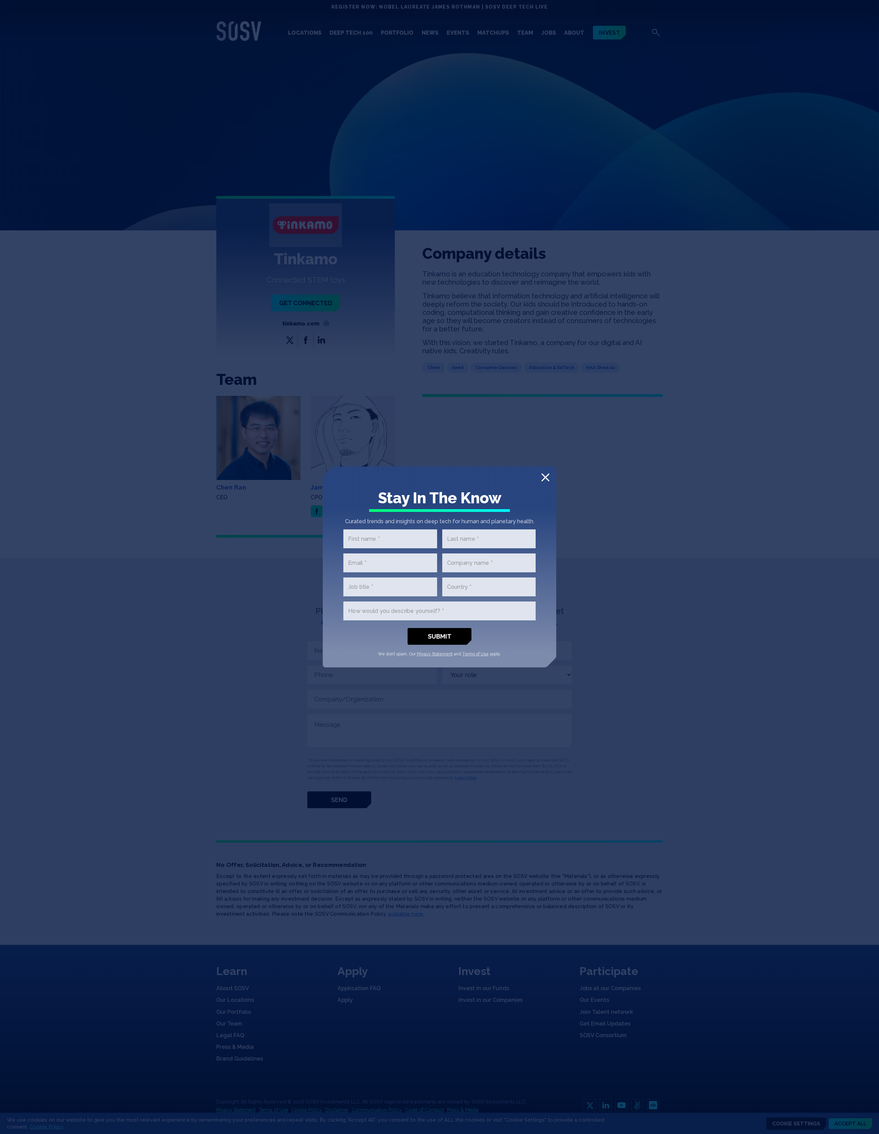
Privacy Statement (435, 654)
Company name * (470, 563)
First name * (364, 539)
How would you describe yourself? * (396, 611)
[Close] (545, 477)
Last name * (463, 539)
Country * (459, 587)
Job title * (360, 587)
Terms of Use (475, 654)
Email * (357, 563)
